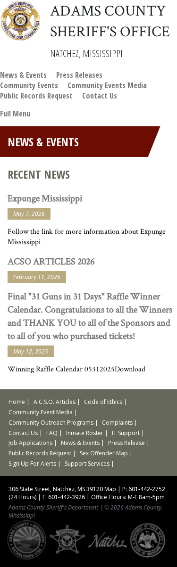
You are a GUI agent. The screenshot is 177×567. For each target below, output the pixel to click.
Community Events (29, 85)
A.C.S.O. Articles (55, 402)
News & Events (23, 75)
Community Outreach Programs (50, 423)
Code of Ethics (103, 402)
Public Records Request (36, 95)
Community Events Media (107, 85)
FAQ (52, 433)
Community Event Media (40, 412)
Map (110, 489)
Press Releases (79, 75)
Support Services (87, 464)
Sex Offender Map (104, 453)
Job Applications (30, 443)
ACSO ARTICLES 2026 (51, 261)
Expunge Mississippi (45, 198)
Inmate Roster (84, 433)
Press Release (126, 443)
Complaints (117, 423)
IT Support (126, 433)
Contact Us (99, 95)
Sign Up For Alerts (32, 464)
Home (16, 402)
